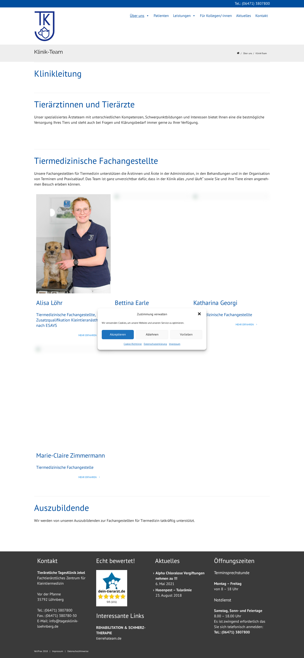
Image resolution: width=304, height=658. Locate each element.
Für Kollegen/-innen (216, 15)
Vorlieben (186, 334)
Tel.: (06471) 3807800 (252, 3)
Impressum (174, 343)
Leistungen (182, 15)
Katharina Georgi (215, 303)
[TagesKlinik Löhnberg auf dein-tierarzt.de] (111, 585)
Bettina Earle (132, 303)
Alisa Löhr (49, 303)
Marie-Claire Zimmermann (70, 455)
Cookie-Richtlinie (133, 343)
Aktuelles (243, 15)
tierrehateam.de (108, 638)
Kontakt (261, 15)
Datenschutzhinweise (78, 651)
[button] (199, 314)
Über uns (137, 15)
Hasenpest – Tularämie (174, 590)
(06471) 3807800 (58, 610)
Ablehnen (152, 334)
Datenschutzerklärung (155, 343)
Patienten (161, 15)
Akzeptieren (118, 334)
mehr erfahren (87, 335)
